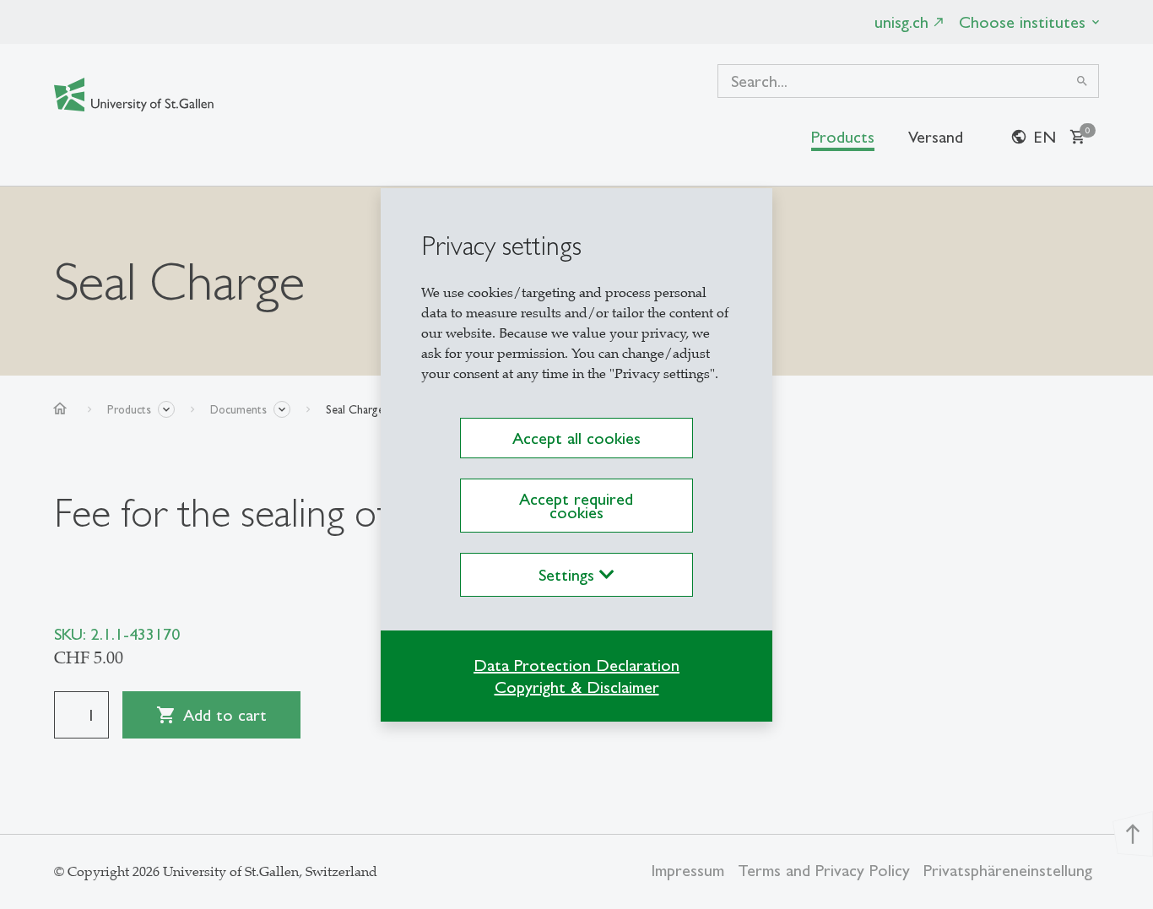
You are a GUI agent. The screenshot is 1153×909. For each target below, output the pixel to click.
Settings (569, 575)
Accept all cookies (576, 438)
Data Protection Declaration (576, 665)
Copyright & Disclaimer (577, 687)
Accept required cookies (576, 505)
